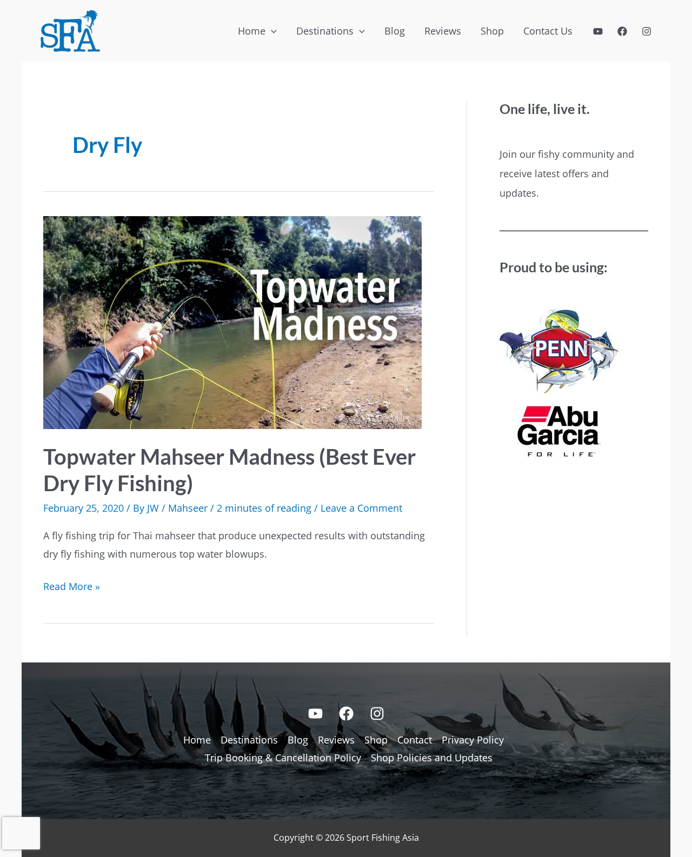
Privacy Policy (473, 739)
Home (197, 739)
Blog (298, 739)
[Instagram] (646, 31)
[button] (271, 31)
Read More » (71, 587)
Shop (376, 739)
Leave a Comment (361, 507)
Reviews (336, 739)
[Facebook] (622, 31)
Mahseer (188, 507)
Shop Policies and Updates (432, 757)
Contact (414, 739)
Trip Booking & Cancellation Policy (283, 757)
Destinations (249, 739)
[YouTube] (598, 31)
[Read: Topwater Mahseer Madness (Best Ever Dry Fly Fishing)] (232, 321)
